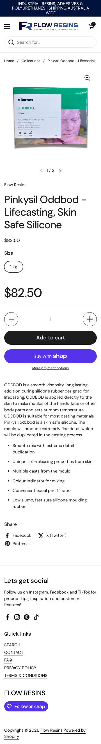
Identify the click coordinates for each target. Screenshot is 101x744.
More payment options (50, 368)
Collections (31, 60)
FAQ (8, 660)
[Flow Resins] (49, 26)
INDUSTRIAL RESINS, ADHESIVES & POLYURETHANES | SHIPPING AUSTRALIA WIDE (50, 8)
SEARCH (12, 645)
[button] (91, 26)
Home (9, 60)
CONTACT (13, 652)
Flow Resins (51, 730)
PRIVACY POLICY (20, 668)
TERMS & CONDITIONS (25, 675)
